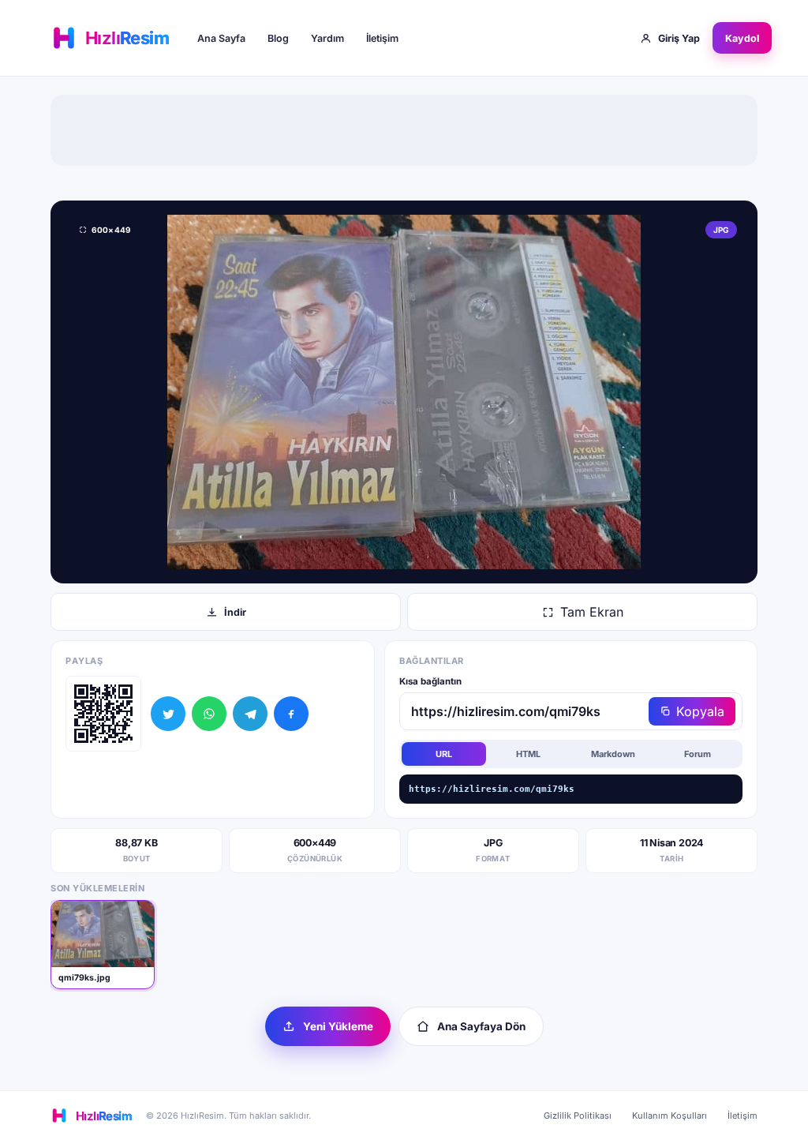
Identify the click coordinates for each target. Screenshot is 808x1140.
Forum (697, 753)
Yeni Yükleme (338, 1026)
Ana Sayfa (221, 38)
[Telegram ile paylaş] (250, 713)
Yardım (327, 38)
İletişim (382, 38)
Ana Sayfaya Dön (481, 1026)
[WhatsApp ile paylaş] (209, 713)
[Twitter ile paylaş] (168, 713)
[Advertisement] (404, 130)
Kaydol (742, 38)
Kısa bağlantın (430, 681)
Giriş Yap (679, 38)
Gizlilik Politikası (578, 1115)
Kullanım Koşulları (669, 1115)
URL (444, 753)
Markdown (613, 753)
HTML (528, 753)
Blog (278, 38)
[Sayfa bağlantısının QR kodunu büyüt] (103, 714)
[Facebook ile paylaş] (291, 713)
